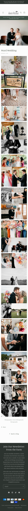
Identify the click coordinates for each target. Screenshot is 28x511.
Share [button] (4, 427)
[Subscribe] (23, 486)
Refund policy (24, 505)
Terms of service (18, 507)
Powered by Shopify (15, 505)
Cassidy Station (8, 505)
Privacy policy (10, 507)
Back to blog (15, 434)
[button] (3, 12)
